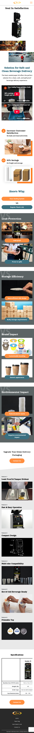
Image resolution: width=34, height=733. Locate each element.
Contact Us (17, 461)
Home (17, 718)
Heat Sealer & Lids (17, 724)
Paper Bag (17, 721)
